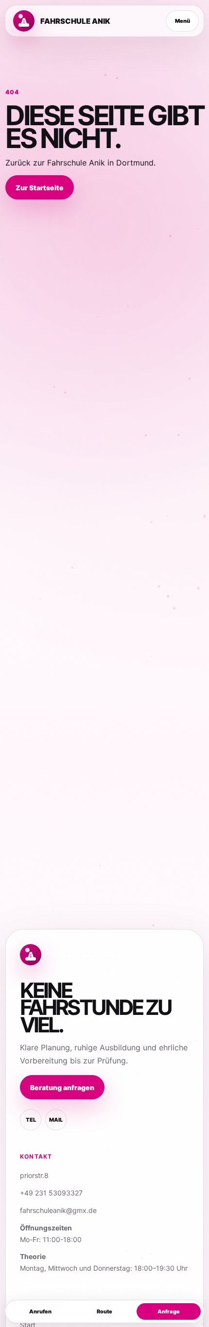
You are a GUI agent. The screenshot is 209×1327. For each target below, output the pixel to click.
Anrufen (40, 1311)
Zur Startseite (40, 187)
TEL (31, 1119)
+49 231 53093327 (51, 1193)
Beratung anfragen (62, 1087)
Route (104, 1311)
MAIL (56, 1119)
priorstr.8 (34, 1175)
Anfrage (168, 1311)
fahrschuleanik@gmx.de (58, 1210)
